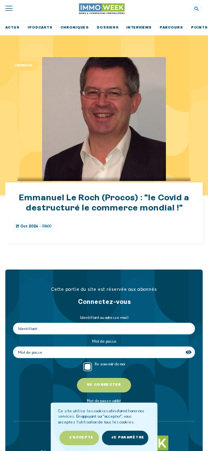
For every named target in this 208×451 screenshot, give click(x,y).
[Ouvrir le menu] (9, 8)
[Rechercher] (196, 8)
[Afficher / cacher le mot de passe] (189, 352)
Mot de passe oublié (104, 401)
